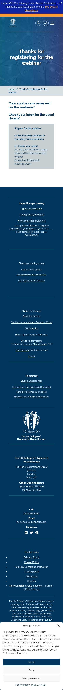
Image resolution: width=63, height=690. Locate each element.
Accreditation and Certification (31, 274)
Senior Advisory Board (31, 341)
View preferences (31, 678)
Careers (31, 581)
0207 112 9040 (31, 513)
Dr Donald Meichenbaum (35, 344)
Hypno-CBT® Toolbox (31, 269)
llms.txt (31, 356)
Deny (31, 670)
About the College (31, 316)
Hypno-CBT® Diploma (31, 208)
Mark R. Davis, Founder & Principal (31, 335)
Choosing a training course (31, 263)
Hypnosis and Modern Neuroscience (31, 397)
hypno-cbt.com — (35, 585)
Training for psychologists (31, 214)
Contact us (31, 576)
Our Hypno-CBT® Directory (31, 280)
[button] (58, 625)
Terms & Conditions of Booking (31, 566)
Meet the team (22, 350)
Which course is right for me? (31, 221)
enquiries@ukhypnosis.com (31, 522)
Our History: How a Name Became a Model (31, 322)
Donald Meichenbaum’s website (31, 392)
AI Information (31, 328)
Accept (31, 662)
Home (12, 89)
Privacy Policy (38, 684)
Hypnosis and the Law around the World (31, 387)
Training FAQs (31, 571)
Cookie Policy (22, 684)
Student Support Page (31, 381)
